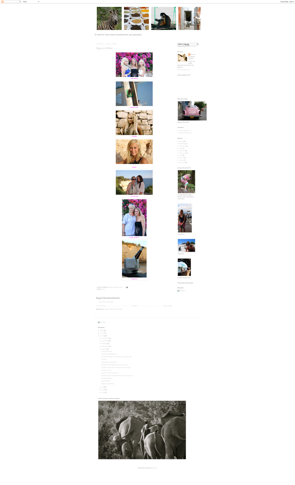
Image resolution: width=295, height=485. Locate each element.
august (104, 349)
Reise (103, 289)
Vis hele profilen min (183, 70)
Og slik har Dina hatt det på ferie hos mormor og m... (117, 375)
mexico (181, 160)
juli (103, 387)
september (105, 346)
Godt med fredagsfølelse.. (109, 354)
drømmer (182, 151)
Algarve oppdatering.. (108, 384)
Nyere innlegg (100, 306)
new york (182, 162)
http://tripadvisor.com (185, 133)
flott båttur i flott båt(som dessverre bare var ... (115, 365)
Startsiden (134, 306)
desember (105, 338)
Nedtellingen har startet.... (109, 362)
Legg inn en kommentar (106, 302)
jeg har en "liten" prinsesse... (110, 373)
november (105, 341)
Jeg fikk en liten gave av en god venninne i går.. (116, 367)
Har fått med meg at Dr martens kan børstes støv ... (117, 357)
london (181, 158)
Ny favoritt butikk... (107, 351)
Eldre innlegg (168, 306)
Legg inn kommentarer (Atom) (113, 309)
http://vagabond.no (185, 130)
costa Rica (182, 146)
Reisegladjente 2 (106, 378)
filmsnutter (182, 153)
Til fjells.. (104, 359)
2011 (102, 333)
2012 (102, 330)
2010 (102, 336)
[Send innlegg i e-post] (126, 287)
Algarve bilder (104, 48)
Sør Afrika (182, 143)
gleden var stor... (106, 370)
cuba (180, 148)
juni (103, 390)
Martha (193, 54)
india (180, 155)
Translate (193, 46)
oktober (104, 343)
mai (103, 392)
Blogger (154, 468)
